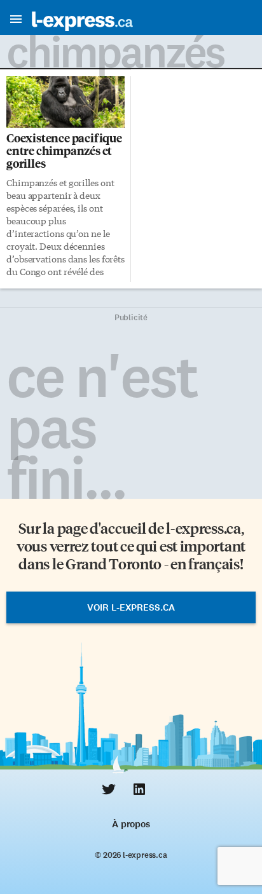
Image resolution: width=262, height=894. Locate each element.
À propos (130, 824)
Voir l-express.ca (131, 607)
